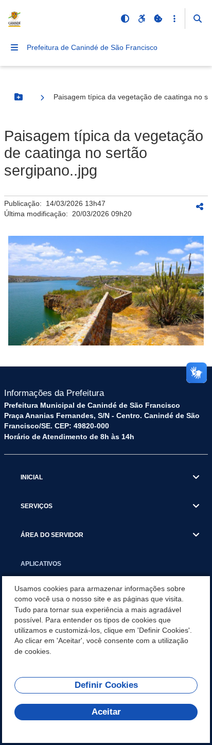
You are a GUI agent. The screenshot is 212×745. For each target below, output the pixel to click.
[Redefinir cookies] (158, 18)
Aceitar (106, 712)
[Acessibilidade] (141, 18)
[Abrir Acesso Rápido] (174, 18)
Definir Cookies (106, 685)
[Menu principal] (14, 47)
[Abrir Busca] (197, 18)
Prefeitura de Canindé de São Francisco (92, 47)
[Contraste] (125, 18)
